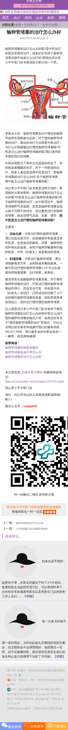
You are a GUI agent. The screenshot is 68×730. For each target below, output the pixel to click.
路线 (62, 18)
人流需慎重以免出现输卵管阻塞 (32, 528)
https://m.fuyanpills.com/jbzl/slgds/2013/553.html (34, 381)
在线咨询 (34, 725)
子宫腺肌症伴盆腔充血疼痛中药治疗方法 (32, 16)
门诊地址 (56, 725)
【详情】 (29, 596)
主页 (18, 24)
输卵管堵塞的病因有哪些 (21, 347)
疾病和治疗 (31, 24)
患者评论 (12, 536)
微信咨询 (14, 727)
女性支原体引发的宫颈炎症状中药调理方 (32, 11)
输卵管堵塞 (50, 24)
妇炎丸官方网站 (32, 372)
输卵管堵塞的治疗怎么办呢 (23, 356)
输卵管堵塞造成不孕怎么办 (23, 352)
